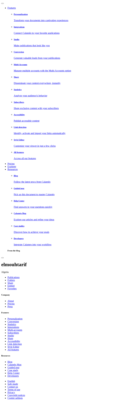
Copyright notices (16, 395)
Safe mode (13, 384)
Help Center (14, 373)
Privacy (11, 392)
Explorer (12, 166)
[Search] (2, 257)
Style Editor (13, 346)
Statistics (12, 324)
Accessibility (14, 341)
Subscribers (13, 332)
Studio (11, 335)
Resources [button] (13, 169)
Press (10, 306)
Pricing (11, 163)
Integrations (13, 327)
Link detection (15, 344)
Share (10, 338)
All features (13, 349)
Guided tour (13, 367)
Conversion (13, 321)
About (11, 301)
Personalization (15, 318)
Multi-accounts (15, 330)
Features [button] (12, 8)
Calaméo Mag (14, 364)
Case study (13, 370)
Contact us (13, 386)
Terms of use (14, 389)
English (11, 381)
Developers (13, 376)
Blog (10, 361)
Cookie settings (15, 398)
